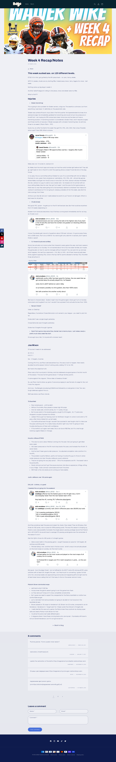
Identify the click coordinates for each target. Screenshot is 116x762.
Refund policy (54, 754)
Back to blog (59, 625)
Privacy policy (62, 754)
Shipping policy (80, 754)
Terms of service (71, 754)
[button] (95, 4)
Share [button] (31, 68)
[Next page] (62, 696)
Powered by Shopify (44, 754)
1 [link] (53, 696)
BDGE (37, 754)
